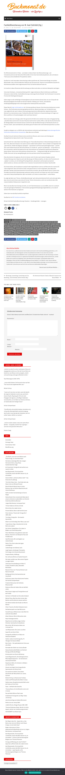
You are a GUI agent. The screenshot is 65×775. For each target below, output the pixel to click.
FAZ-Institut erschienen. (19, 197)
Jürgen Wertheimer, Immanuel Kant (15, 503)
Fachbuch (15, 220)
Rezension (22, 220)
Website (17, 349)
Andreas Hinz (24, 222)
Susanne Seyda (8, 232)
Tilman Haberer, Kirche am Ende (14, 505)
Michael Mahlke (17, 27)
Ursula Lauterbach (49, 232)
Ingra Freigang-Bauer (37, 226)
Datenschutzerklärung (35, 772)
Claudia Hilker (12, 224)
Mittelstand (18, 230)
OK (26, 772)
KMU (36, 228)
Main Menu (9, 18)
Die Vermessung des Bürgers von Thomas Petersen (15, 752)
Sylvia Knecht (17, 232)
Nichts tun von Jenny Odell (12, 702)
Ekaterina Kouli (37, 224)
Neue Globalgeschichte (11, 618)
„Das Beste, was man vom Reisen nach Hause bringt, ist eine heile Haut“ (16, 723)
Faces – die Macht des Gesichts (13, 686)
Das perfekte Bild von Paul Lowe (14, 693)
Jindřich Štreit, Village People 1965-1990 (16, 705)
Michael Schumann (53, 228)
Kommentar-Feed (10, 444)
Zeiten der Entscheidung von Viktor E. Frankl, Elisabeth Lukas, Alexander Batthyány (15, 565)
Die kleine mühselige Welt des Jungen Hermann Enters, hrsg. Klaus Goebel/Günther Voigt (20, 298)
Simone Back (36, 230)
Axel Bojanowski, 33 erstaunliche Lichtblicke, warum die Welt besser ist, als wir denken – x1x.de (16, 735)
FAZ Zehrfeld (8, 226)
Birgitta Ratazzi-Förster (45, 222)
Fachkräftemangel (55, 224)
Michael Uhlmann (9, 230)
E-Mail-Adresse (9, 345)
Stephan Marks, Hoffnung (12, 554)
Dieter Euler (29, 224)
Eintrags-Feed (9, 442)
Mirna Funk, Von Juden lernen (13, 508)
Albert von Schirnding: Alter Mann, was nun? (17, 521)
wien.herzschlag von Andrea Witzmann (15, 700)
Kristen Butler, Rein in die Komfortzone (16, 510)
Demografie (21, 224)
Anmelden (8, 440)
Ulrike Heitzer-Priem (38, 232)
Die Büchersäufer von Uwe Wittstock (15, 609)
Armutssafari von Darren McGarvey (14, 654)
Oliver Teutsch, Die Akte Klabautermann (16, 607)
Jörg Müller (48, 226)
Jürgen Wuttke (19, 228)
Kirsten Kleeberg (29, 228)
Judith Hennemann (9, 228)
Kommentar (11, 318)
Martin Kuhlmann (43, 228)
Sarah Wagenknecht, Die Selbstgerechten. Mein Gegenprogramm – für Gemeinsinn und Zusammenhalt (16, 658)
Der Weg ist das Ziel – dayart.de (13, 721)
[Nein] (63, 771)
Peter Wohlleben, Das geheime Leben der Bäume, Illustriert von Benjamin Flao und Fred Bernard (16, 534)
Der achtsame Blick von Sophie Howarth (16, 557)
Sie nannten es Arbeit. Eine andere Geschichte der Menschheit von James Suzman (15, 673)
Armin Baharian (33, 222)
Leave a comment (28, 27)
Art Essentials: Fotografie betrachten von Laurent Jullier (32, 297)
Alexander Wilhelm (15, 222)
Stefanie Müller (53, 230)
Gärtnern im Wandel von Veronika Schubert (17, 596)
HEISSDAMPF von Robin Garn (13, 711)
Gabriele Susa (16, 226)
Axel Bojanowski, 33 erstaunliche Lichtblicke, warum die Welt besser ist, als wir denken (44, 298)
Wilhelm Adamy (23, 234)
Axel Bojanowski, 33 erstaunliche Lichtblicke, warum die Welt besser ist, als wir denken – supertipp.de (16, 748)
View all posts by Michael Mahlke (48, 267)
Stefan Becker (44, 230)
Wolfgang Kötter (33, 234)
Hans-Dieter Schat (25, 226)
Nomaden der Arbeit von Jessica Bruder (16, 647)
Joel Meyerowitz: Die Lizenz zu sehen (15, 629)
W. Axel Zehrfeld (14, 234)
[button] (5, 208)
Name (9, 339)
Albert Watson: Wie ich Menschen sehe (15, 616)
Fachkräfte (46, 224)
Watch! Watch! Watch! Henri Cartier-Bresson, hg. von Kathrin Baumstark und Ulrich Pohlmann (16, 488)
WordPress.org (9, 447)
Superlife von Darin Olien (12, 632)
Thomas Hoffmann (26, 232)
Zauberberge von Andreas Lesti (13, 547)
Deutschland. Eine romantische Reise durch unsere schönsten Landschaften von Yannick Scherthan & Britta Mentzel (17, 499)
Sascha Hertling (27, 230)
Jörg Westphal (56, 226)
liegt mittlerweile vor (18, 107)
